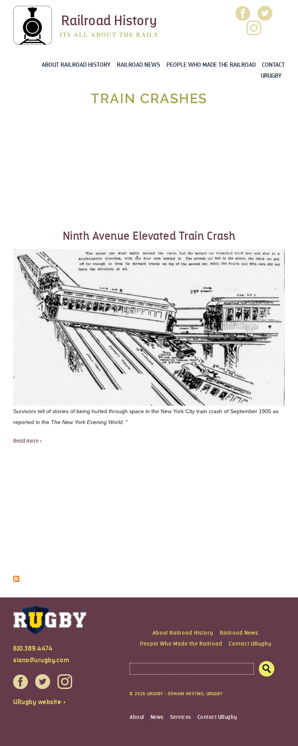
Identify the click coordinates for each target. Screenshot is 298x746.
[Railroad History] (32, 39)
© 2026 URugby (146, 693)
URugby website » (39, 702)
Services (180, 717)
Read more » (27, 441)
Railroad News (138, 64)
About (137, 717)
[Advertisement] (149, 168)
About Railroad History (76, 64)
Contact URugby (250, 643)
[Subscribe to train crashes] (16, 576)
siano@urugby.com (41, 660)
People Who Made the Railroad (211, 64)
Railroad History (109, 20)
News (157, 717)
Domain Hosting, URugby (195, 693)
